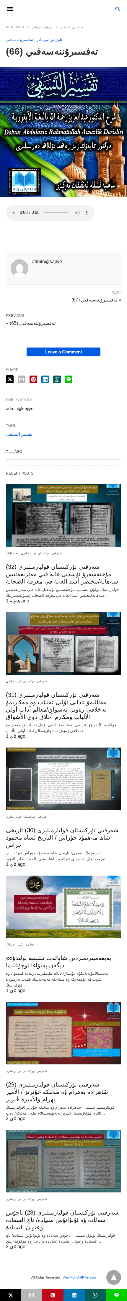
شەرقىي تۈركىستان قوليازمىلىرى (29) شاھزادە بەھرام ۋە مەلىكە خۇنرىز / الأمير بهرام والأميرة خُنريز (57, 1091)
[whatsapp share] (57, 379)
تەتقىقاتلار (12, 553)
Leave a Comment (63, 351)
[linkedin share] (45, 379)
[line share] (68, 379)
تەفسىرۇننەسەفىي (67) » (96, 299)
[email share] (21, 379)
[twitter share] (10, 379)
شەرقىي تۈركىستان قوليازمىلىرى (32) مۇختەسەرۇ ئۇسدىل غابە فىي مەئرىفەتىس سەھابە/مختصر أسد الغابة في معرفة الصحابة (62, 574)
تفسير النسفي (19, 434)
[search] (117, 9)
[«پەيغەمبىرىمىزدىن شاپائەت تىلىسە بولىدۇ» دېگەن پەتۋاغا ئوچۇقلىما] (63, 907)
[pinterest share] (33, 379)
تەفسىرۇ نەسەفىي (71, 27)
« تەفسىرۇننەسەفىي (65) (31, 323)
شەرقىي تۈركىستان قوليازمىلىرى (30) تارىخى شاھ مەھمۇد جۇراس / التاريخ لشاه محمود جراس (62, 837)
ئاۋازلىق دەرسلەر (42, 27)
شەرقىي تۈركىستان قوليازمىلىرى (41, 553)
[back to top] (113, 1277)
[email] (32, 1295)
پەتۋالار (10, 944)
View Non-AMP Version (79, 1277)
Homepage (15, 27)
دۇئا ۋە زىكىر (26, 944)
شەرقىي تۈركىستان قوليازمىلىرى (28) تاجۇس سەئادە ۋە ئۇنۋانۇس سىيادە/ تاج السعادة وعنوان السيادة (62, 1219)
